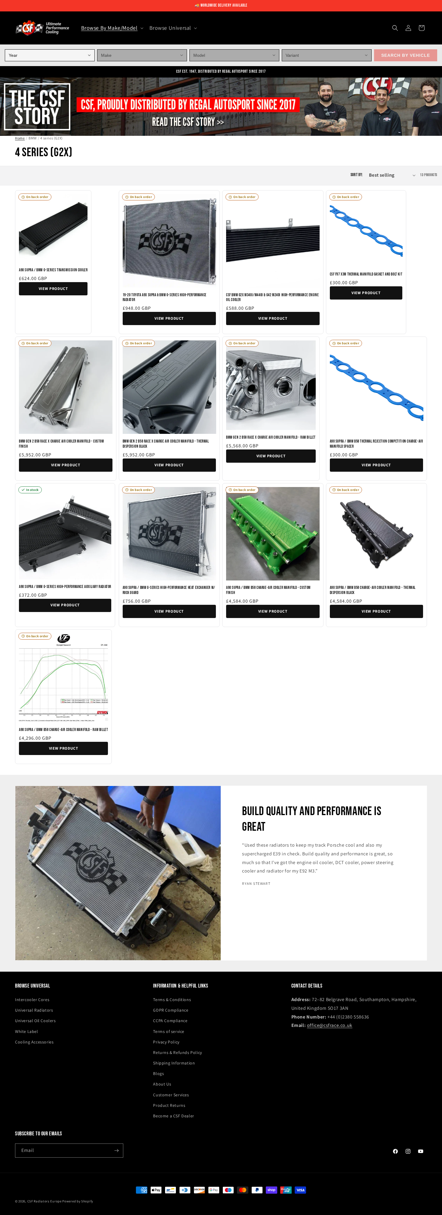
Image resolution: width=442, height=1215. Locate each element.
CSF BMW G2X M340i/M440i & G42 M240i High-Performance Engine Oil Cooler (272, 298)
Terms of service (168, 1031)
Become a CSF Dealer (173, 1116)
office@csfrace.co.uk (329, 1025)
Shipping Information (174, 1063)
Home (20, 138)
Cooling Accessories (34, 1042)
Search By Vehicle (405, 55)
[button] (112, 28)
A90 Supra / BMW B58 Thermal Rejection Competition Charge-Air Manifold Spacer (376, 444)
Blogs (158, 1073)
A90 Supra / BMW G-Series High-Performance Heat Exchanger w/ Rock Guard (169, 590)
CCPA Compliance (170, 1020)
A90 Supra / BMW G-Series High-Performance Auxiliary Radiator (65, 586)
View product (53, 288)
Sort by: (357, 175)
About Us (162, 1084)
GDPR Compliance (170, 1010)
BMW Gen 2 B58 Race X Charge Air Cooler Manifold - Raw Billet (271, 437)
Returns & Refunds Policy (177, 1052)
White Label (26, 1031)
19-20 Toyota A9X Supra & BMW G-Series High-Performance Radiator (165, 298)
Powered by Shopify (77, 1201)
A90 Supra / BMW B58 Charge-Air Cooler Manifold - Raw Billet (63, 729)
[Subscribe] (116, 1150)
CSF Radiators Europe (44, 1201)
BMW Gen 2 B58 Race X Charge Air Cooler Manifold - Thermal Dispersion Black (166, 444)
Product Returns (169, 1105)
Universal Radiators (34, 1010)
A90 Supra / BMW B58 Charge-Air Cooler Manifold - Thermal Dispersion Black (373, 590)
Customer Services (171, 1095)
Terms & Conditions (172, 999)
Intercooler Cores (32, 999)
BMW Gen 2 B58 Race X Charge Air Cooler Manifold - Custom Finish (61, 444)
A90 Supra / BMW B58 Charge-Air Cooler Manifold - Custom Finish (268, 590)
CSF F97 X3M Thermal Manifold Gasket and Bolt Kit (366, 274)
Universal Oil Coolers (35, 1020)
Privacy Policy (166, 1042)
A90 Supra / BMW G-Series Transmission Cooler (53, 270)
